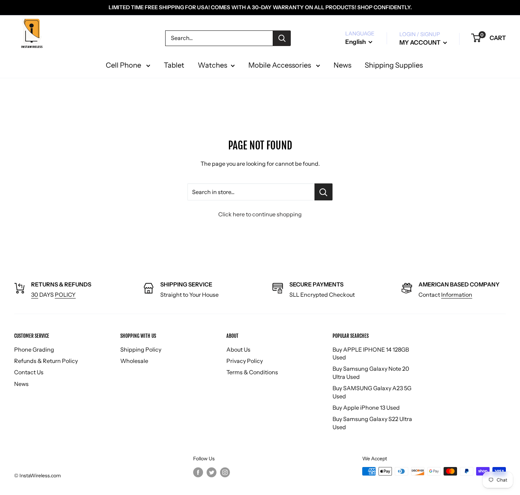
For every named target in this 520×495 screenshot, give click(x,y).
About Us (238, 349)
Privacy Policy (244, 360)
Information (456, 294)
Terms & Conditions (252, 372)
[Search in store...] (323, 191)
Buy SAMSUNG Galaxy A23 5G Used (372, 392)
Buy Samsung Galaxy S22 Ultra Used (372, 422)
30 (34, 294)
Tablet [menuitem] (174, 65)
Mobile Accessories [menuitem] (280, 65)
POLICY (65, 294)
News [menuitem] (342, 65)
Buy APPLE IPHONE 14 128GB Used (371, 353)
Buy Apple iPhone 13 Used (366, 407)
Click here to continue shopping (260, 214)
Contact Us (29, 372)
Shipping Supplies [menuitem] (394, 65)
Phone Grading (34, 349)
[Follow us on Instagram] (225, 472)
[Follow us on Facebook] (198, 472)
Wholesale (134, 360)
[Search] (282, 38)
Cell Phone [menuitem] (124, 65)
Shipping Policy (140, 349)
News (21, 383)
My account (420, 42)
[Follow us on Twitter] (211, 472)
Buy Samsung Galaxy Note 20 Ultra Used (371, 372)
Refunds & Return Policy (46, 360)
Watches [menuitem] (212, 65)
